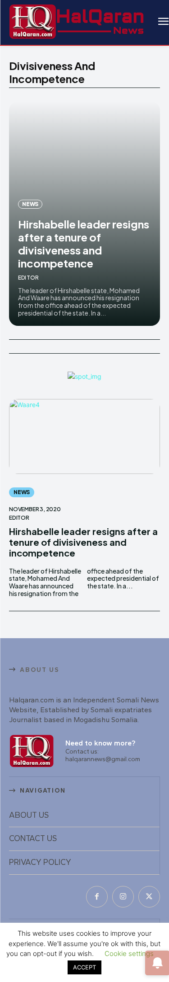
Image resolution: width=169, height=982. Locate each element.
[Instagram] (123, 896)
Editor (28, 277)
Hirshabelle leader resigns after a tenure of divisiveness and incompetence (83, 243)
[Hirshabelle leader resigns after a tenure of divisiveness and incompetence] (84, 436)
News (30, 204)
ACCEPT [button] (84, 967)
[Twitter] (149, 896)
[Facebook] (97, 896)
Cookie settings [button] (129, 953)
